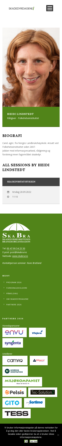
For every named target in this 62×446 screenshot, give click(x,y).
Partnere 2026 (13, 304)
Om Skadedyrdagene (17, 299)
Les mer (33, 441)
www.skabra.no (20, 256)
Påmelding (12, 293)
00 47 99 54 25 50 (16, 248)
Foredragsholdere (16, 288)
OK (26, 441)
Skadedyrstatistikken (21, 181)
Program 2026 (13, 282)
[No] (58, 434)
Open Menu (49, 8)
